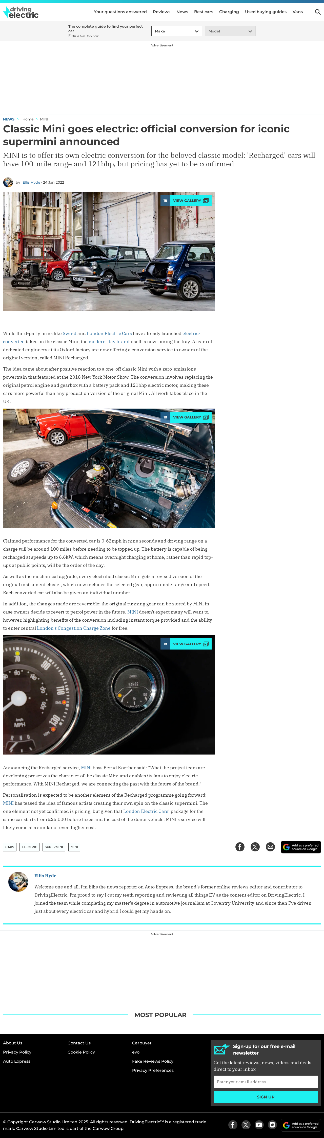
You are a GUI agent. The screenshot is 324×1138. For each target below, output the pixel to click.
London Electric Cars (109, 333)
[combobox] (154, 31)
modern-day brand (109, 341)
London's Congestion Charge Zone (74, 628)
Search (318, 12)
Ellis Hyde (31, 182)
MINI (132, 612)
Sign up (266, 1097)
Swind (69, 333)
